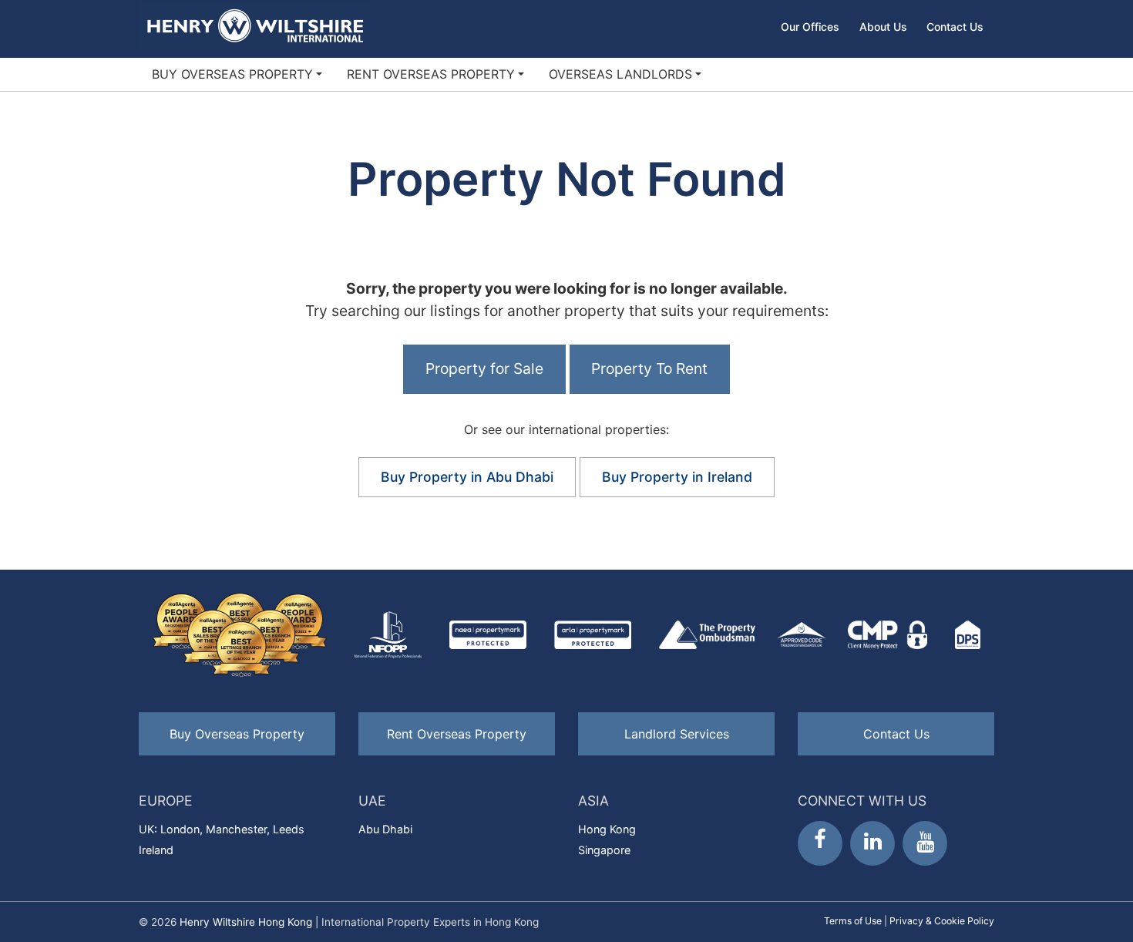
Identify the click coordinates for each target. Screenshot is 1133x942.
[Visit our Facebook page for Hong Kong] (820, 843)
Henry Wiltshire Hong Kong (246, 922)
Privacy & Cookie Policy (941, 921)
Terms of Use (853, 921)
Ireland (156, 849)
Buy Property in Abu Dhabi (467, 477)
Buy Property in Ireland (677, 477)
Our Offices (810, 26)
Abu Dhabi (385, 829)
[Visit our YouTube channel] (925, 843)
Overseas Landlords (620, 74)
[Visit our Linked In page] (872, 843)
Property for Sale (484, 368)
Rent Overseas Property (431, 74)
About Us (883, 26)
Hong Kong (607, 829)
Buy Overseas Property (232, 74)
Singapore (604, 849)
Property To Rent (649, 368)
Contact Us (954, 26)
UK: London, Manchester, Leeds (221, 829)
